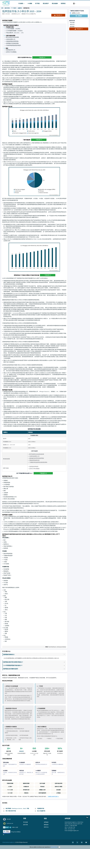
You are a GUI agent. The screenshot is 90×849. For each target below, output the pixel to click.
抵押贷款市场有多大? (9, 654)
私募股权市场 (40, 808)
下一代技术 (13, 8)
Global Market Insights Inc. (8, 842)
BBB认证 (21, 751)
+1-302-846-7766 (71, 827)
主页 (2, 8)
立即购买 (79, 16)
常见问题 (72, 22)
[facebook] (81, 842)
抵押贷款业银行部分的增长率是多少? (13, 662)
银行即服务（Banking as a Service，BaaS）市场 (17, 808)
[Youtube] (86, 842)
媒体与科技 (7, 8)
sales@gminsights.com (73, 830)
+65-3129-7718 (71, 829)
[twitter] (77, 842)
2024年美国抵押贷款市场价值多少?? (12, 665)
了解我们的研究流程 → (53, 796)
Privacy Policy (54, 847)
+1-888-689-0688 (73, 825)
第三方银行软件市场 (11, 811)
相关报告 (72, 26)
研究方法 (72, 24)
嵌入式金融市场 (41, 811)
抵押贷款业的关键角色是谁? (10, 669)
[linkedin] (72, 842)
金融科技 (20, 8)
